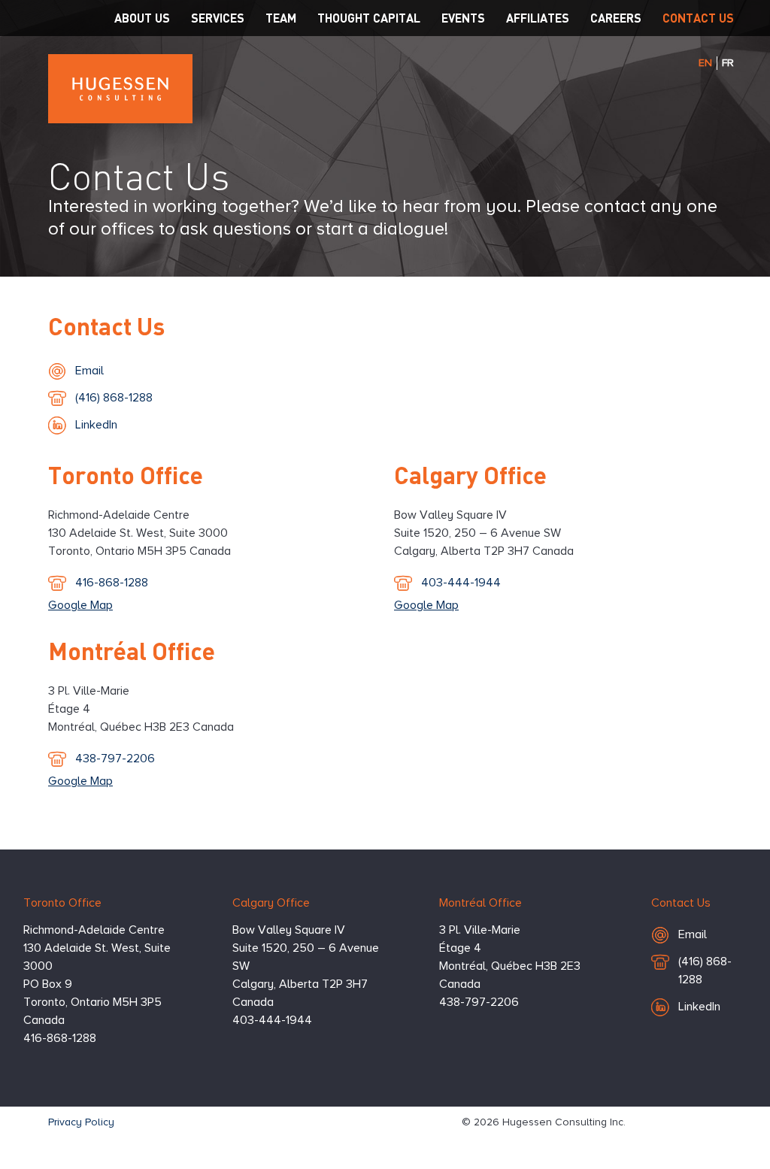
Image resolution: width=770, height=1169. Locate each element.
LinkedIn (96, 425)
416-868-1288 (111, 587)
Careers (615, 18)
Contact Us (698, 18)
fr (728, 63)
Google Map (80, 606)
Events (463, 18)
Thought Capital (368, 18)
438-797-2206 (114, 763)
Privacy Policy (81, 1122)
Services (217, 18)
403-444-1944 (460, 587)
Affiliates (537, 18)
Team (280, 18)
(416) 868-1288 (113, 402)
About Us (142, 18)
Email (116, 371)
